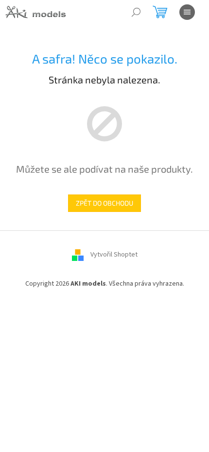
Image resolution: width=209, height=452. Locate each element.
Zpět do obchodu (104, 203)
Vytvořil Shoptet (114, 254)
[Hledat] (136, 12)
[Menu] (187, 12)
